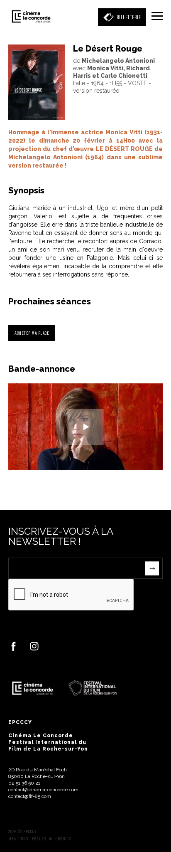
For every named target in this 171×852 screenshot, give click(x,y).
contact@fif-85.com (29, 796)
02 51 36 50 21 (24, 783)
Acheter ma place (32, 333)
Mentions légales (27, 838)
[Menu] (157, 16)
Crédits (63, 838)
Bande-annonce (41, 369)
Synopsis (26, 190)
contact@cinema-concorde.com (43, 790)
